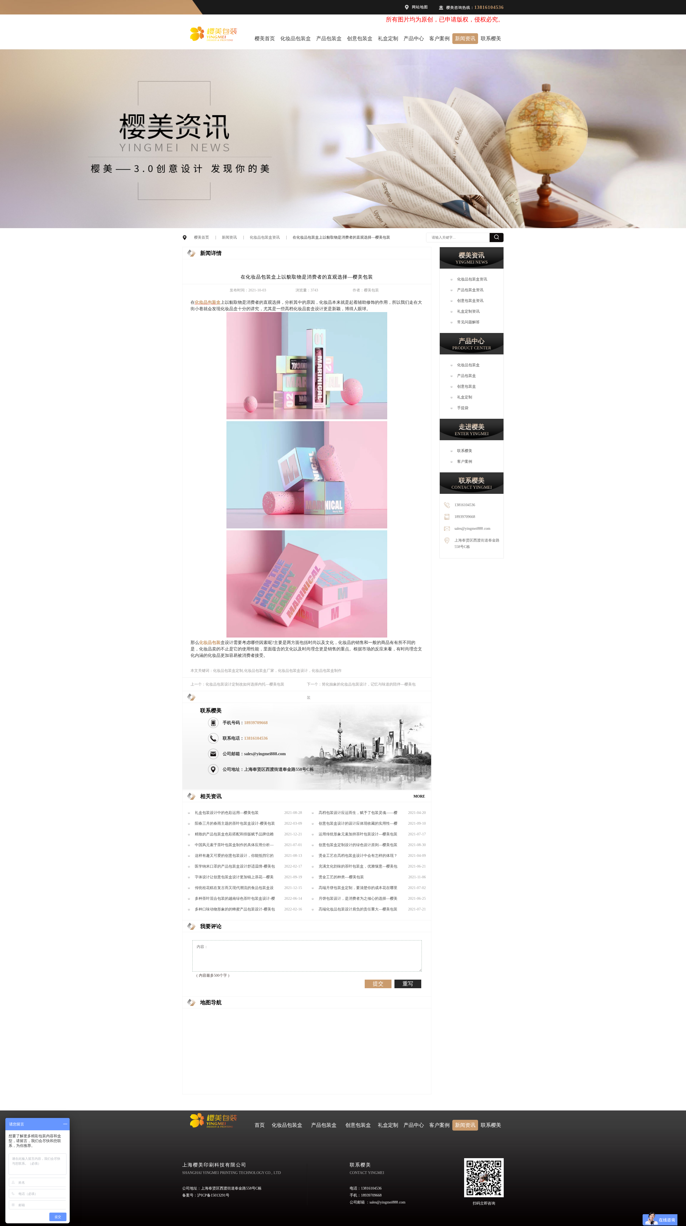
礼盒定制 (388, 38)
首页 (260, 1125)
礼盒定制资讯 (468, 311)
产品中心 (414, 38)
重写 (407, 984)
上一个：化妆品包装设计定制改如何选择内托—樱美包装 (237, 684)
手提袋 (462, 408)
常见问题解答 (468, 322)
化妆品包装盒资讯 (265, 237)
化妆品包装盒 (295, 38)
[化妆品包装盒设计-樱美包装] (306, 418)
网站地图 (420, 7)
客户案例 (439, 38)
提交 (378, 984)
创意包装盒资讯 (470, 301)
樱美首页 (265, 38)
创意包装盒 (359, 38)
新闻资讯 (465, 38)
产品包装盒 (329, 38)
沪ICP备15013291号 (213, 1195)
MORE (419, 796)
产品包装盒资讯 (470, 290)
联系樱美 (491, 38)
